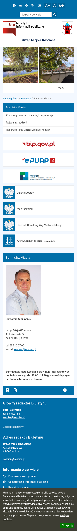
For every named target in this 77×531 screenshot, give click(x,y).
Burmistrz (26, 98)
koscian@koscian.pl (25, 349)
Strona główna (10, 98)
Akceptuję (67, 526)
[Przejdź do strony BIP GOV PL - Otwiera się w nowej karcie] (23, 28)
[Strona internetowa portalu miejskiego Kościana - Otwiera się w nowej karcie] (68, 28)
